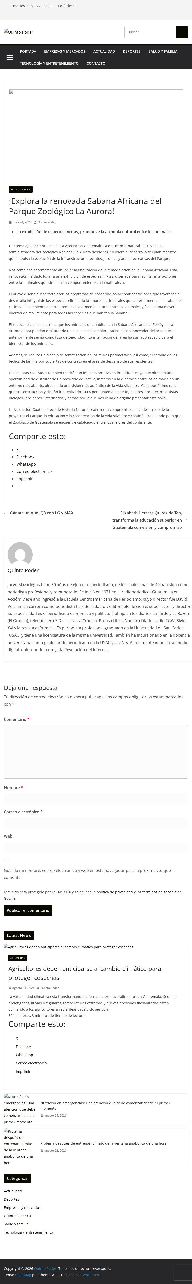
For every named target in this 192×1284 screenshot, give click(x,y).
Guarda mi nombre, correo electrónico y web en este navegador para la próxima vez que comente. (87, 874)
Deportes (132, 51)
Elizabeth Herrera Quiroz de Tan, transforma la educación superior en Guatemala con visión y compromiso (147, 520)
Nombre (13, 787)
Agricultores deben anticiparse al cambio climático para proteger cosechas (84, 973)
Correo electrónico (23, 812)
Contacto (96, 63)
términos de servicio (159, 892)
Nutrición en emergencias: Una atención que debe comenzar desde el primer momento (105, 1106)
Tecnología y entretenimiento (49, 63)
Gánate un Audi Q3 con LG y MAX (42, 513)
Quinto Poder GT (18, 1215)
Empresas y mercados (65, 51)
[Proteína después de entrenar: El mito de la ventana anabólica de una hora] (20, 1147)
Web (8, 836)
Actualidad (104, 51)
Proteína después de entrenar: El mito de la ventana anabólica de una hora (103, 1143)
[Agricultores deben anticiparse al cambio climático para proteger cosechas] (96, 947)
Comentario (17, 719)
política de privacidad (115, 892)
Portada (28, 51)
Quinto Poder (47, 222)
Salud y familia (163, 51)
